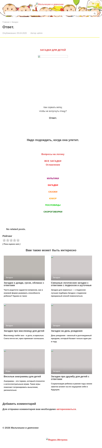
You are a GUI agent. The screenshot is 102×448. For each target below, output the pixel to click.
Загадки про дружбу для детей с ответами (70, 377)
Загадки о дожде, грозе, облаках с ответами (24, 284)
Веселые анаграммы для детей (22, 376)
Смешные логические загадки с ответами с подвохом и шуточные (71, 284)
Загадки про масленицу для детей (24, 331)
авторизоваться (66, 409)
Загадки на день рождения (66, 331)
